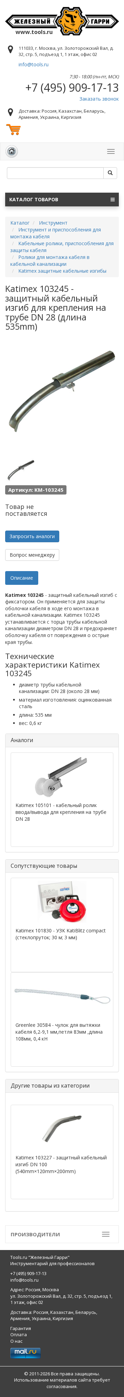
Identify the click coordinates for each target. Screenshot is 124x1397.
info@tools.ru (34, 64)
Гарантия (20, 1328)
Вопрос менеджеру (32, 555)
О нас (16, 1341)
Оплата (18, 1334)
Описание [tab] (21, 578)
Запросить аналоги (32, 536)
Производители (35, 1234)
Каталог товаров (33, 199)
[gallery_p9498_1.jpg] (20, 470)
